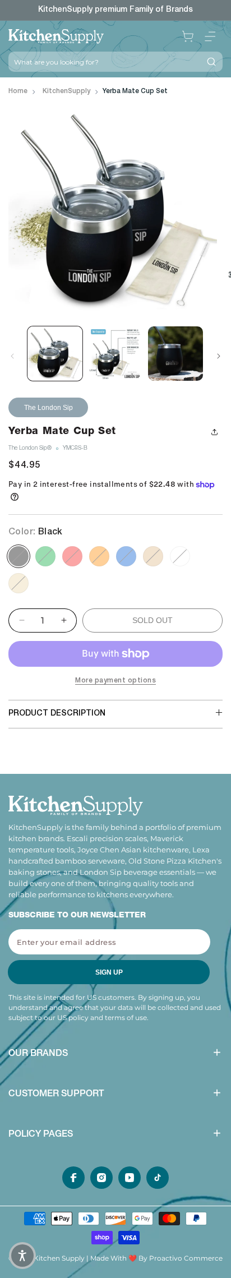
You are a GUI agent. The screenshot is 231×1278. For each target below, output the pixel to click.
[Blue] (126, 556)
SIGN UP (109, 972)
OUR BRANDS (38, 1054)
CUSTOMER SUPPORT (56, 1094)
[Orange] (99, 556)
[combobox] (104, 62)
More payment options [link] (115, 680)
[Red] (72, 556)
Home (17, 91)
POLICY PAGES (40, 1135)
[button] (210, 36)
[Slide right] (218, 356)
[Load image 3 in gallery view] (175, 353)
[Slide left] (12, 356)
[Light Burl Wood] (153, 556)
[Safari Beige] (18, 583)
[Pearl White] (180, 556)
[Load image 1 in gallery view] (54, 353)
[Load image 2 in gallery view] (115, 353)
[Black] (18, 556)
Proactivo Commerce (186, 1258)
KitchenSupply (66, 91)
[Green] (45, 556)
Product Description (56, 714)
